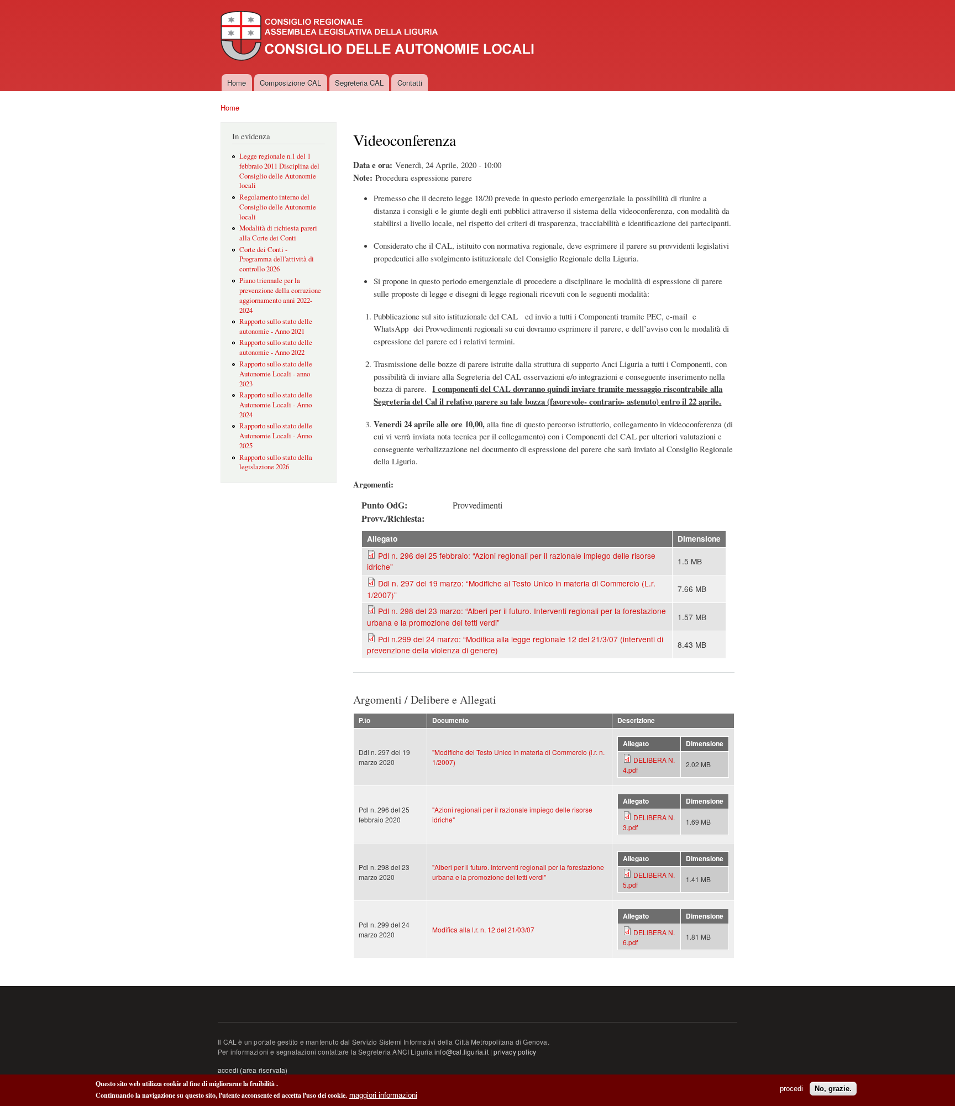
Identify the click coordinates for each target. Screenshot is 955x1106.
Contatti (409, 82)
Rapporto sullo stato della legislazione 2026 (275, 462)
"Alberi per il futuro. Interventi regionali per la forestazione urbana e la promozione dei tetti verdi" (518, 872)
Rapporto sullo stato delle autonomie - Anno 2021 (275, 326)
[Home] (378, 37)
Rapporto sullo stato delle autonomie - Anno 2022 (275, 347)
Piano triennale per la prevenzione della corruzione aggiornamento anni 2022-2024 (280, 295)
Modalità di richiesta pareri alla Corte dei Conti (278, 233)
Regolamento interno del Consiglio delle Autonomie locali (277, 207)
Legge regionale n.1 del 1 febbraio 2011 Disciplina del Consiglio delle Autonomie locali (279, 171)
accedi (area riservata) (253, 1069)
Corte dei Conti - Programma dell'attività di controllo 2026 (276, 259)
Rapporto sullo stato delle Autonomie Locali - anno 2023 (275, 374)
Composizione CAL (290, 82)
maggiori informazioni (383, 1095)
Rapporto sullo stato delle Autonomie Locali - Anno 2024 (275, 405)
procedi (791, 1088)
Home (236, 82)
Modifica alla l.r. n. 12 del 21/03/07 (483, 929)
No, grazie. (833, 1088)
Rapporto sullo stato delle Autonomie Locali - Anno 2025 (275, 435)
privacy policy (515, 1051)
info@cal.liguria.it (461, 1051)
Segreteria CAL (359, 82)
